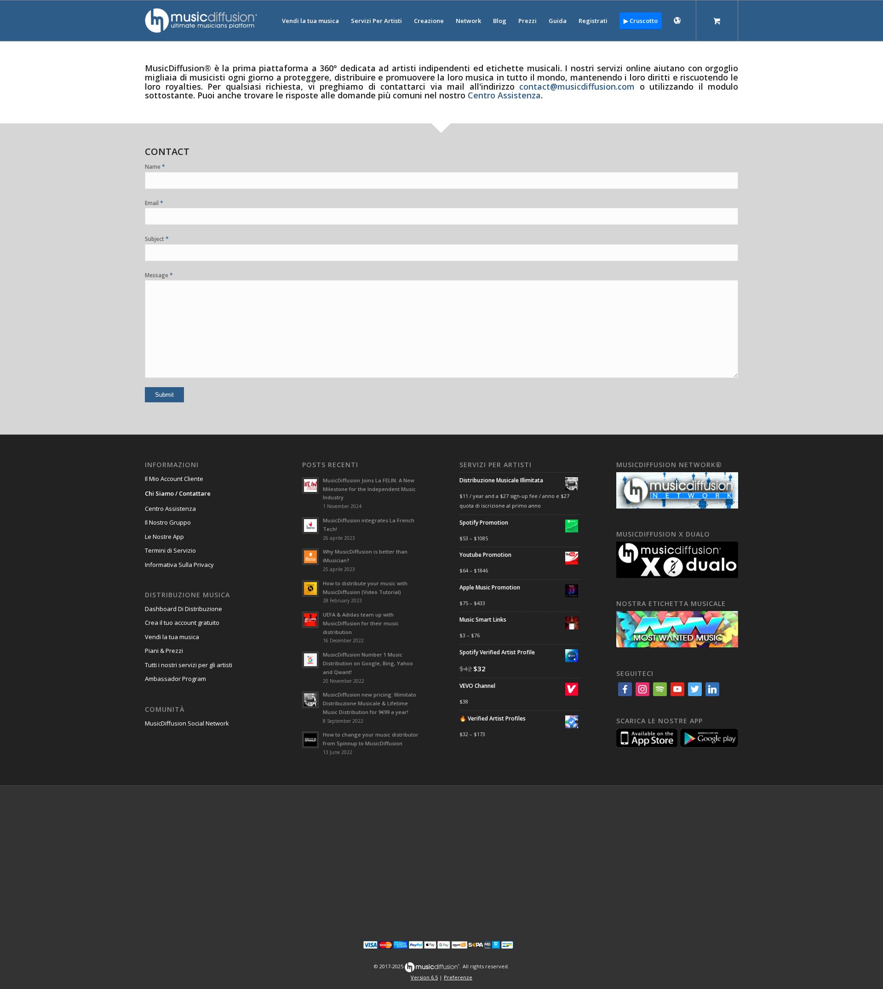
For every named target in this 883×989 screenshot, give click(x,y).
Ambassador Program (175, 679)
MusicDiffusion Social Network (187, 723)
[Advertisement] (441, 857)
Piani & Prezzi (164, 650)
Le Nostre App (164, 536)
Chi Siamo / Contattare (178, 493)
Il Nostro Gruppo (168, 522)
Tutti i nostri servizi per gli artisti (188, 665)
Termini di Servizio (170, 550)
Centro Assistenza (170, 508)
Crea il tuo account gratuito (182, 622)
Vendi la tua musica (172, 637)
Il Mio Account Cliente (174, 478)
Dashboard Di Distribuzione (183, 609)
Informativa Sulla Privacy (179, 564)
